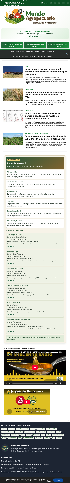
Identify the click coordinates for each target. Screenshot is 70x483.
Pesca (37, 51)
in (63, 3)
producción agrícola (58, 434)
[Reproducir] (6, 383)
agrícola (29, 434)
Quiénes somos (6, 0)
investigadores (12, 437)
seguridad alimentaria (7, 432)
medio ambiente (41, 432)
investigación (15, 434)
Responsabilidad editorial (12, 2)
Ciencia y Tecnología (47, 51)
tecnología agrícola (28, 437)
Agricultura (20, 51)
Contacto (29, 0)
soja (53, 437)
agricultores (51, 432)
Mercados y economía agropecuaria (24, 56)
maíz (43, 434)
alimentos (47, 437)
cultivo (48, 434)
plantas (33, 429)
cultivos (4, 429)
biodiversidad (5, 434)
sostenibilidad (40, 429)
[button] (12, 45)
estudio (59, 432)
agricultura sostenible (22, 429)
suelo (22, 434)
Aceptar (58, 480)
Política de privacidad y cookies (14, 3)
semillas (59, 437)
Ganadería (29, 51)
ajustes (48, 481)
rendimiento (39, 437)
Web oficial (10, 246)
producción (19, 432)
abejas (4, 437)
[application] (35, 367)
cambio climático (51, 429)
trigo (20, 437)
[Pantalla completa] (63, 383)
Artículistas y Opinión (45, 56)
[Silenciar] (60, 383)
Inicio (12, 51)
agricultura (11, 429)
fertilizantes (36, 434)
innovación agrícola (29, 432)
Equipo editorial (19, 0)
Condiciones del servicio (12, 5)
